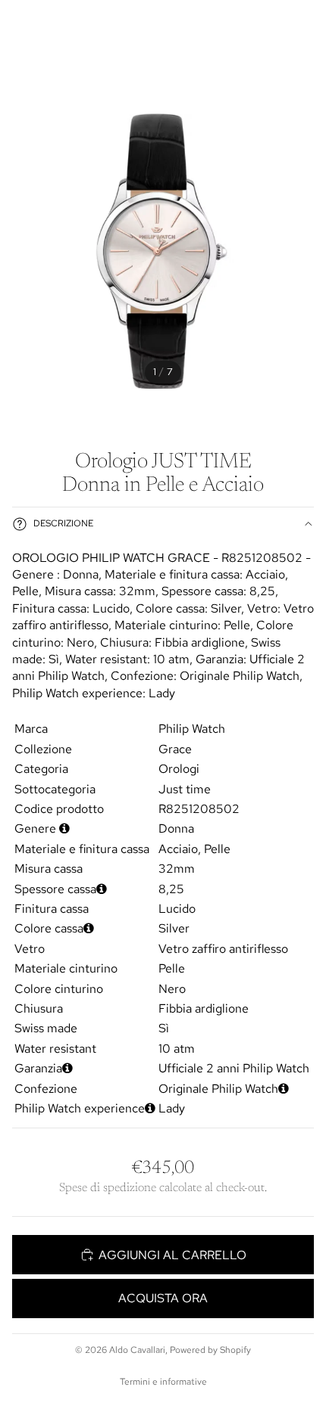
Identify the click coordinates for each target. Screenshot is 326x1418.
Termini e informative (163, 1382)
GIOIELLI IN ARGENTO (162, 66)
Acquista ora (163, 1298)
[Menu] (17, 22)
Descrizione (63, 523)
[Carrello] (307, 22)
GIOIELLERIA (48, 66)
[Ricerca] (50, 22)
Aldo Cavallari (137, 1350)
